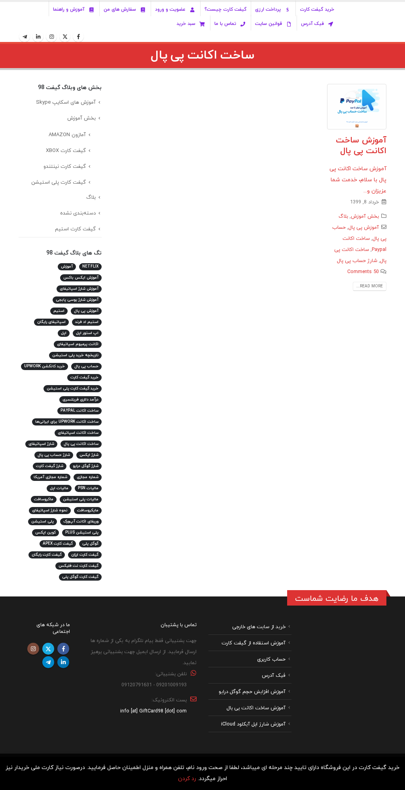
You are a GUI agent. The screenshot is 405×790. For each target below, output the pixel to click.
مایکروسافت (87, 510)
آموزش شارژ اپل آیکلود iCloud (253, 724)
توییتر (48, 649)
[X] (64, 36)
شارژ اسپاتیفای (41, 444)
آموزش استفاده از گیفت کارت (253, 642)
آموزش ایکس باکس (80, 278)
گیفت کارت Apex (58, 544)
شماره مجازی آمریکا (50, 477)
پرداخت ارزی (268, 9)
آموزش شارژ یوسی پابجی (77, 300)
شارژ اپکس (88, 455)
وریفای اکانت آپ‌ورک (80, 521)
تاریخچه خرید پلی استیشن (75, 355)
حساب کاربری (271, 659)
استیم (58, 311)
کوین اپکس (45, 533)
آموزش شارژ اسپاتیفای (79, 289)
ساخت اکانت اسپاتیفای (78, 433)
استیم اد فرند (86, 322)
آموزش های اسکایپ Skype (66, 102)
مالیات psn (88, 488)
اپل (63, 333)
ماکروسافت (43, 499)
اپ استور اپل (87, 333)
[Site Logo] (368, 22)
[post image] (356, 106)
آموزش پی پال (363, 227)
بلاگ (343, 216)
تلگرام (48, 662)
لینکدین (63, 662)
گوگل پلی (90, 544)
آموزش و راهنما (69, 9)
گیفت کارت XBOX (66, 150)
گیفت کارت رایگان (47, 555)
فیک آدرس (312, 24)
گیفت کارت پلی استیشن (58, 182)
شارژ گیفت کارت (49, 466)
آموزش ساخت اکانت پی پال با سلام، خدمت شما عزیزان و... (357, 180)
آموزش (67, 267)
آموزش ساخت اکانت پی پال (361, 146)
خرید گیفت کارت (317, 9)
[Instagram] (51, 36)
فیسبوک (63, 649)
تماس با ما (225, 24)
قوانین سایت (268, 24)
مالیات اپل (59, 488)
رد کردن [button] (187, 778)
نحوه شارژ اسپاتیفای (50, 510)
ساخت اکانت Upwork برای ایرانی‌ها (66, 422)
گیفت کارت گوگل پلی (80, 577)
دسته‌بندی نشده (78, 213)
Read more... (369, 286)
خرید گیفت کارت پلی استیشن (72, 388)
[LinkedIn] (38, 36)
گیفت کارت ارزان (84, 555)
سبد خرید (185, 24)
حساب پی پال (86, 366)
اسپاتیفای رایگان (51, 322)
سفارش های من (120, 9)
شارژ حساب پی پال (357, 260)
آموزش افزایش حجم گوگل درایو (252, 691)
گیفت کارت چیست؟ (225, 9)
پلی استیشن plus (81, 533)
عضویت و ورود (170, 9)
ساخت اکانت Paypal (79, 411)
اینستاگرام (33, 649)
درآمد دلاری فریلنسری (80, 400)
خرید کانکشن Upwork (44, 366)
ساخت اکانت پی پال (81, 444)
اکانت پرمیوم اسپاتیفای (77, 344)
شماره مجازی (87, 477)
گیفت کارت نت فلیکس (78, 566)
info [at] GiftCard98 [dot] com (153, 710)
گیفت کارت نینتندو (65, 166)
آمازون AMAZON (67, 135)
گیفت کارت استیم (75, 229)
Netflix (90, 267)
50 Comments (363, 271)
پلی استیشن (42, 521)
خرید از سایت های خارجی (259, 626)
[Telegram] (24, 36)
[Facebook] (78, 36)
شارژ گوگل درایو (85, 466)
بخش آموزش (365, 216)
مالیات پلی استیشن (80, 499)
